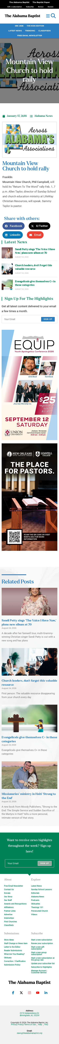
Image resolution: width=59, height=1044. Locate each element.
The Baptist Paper (41, 2)
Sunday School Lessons (41, 889)
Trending (30, 31)
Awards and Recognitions (15, 904)
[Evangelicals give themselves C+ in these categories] (7, 284)
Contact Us (9, 889)
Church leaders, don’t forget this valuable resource (33, 267)
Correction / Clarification (15, 961)
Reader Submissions (13, 950)
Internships (9, 918)
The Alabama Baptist (19, 2)
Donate (7, 893)
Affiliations (9, 907)
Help (40, 1025)
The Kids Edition (35, 26)
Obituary (7, 958)
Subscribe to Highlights (41, 967)
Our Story (8, 897)
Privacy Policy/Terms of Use (23, 1025)
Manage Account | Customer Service (39, 972)
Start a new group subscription (39, 953)
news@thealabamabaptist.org (29, 1033)
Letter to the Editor (12, 947)
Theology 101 (37, 907)
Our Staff (8, 900)
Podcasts (35, 900)
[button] (53, 16)
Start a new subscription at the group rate (42, 959)
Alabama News (43, 116)
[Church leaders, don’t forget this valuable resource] (7, 268)
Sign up (48, 319)
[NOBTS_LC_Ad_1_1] (29, 497)
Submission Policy (12, 965)
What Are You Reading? (14, 954)
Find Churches (10, 921)
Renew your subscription (42, 943)
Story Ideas (9, 940)
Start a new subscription (41, 940)
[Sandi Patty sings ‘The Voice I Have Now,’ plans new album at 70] (7, 252)
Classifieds (44, 31)
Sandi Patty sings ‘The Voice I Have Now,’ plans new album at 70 (35, 251)
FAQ (46, 1025)
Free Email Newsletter (29, 36)
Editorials (35, 893)
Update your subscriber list (43, 963)
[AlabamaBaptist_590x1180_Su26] (29, 385)
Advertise (8, 914)
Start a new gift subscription (37, 948)
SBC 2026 (19, 26)
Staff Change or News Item (15, 943)
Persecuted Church (39, 911)
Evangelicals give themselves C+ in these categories (35, 283)
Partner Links (10, 911)
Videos (34, 914)
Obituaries (35, 904)
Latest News (15, 31)
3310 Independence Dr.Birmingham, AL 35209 (29, 1014)
